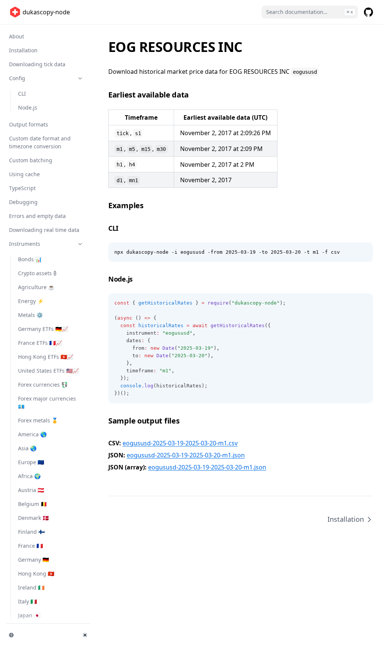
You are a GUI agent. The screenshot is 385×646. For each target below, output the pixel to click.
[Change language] (41, 635)
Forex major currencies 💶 (47, 402)
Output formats (28, 124)
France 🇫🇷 (30, 545)
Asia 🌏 (27, 448)
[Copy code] (363, 252)
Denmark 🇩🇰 (33, 517)
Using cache (24, 174)
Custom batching (30, 160)
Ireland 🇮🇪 (31, 587)
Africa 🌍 (29, 476)
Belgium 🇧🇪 (32, 503)
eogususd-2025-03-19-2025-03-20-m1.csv (180, 443)
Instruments (24, 243)
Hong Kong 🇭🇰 (36, 573)
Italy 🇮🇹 (27, 601)
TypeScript (22, 188)
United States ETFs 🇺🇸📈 (48, 370)
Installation (23, 50)
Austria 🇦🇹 (31, 490)
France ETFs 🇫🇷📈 (40, 342)
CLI (22, 93)
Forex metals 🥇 (38, 420)
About (16, 36)
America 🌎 (32, 434)
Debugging (23, 202)
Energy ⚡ (31, 301)
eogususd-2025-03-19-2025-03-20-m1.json (186, 455)
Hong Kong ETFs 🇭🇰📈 (45, 356)
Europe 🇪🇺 (31, 462)
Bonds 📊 (30, 259)
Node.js (27, 107)
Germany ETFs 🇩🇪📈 (43, 328)
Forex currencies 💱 (43, 384)
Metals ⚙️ (30, 314)
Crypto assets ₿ (37, 273)
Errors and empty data (37, 215)
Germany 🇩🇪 (33, 559)
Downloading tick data (37, 64)
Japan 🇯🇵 (29, 615)
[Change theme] (85, 635)
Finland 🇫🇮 (31, 531)
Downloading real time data (44, 229)
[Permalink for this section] (194, 95)
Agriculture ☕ (36, 287)
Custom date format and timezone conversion (40, 142)
